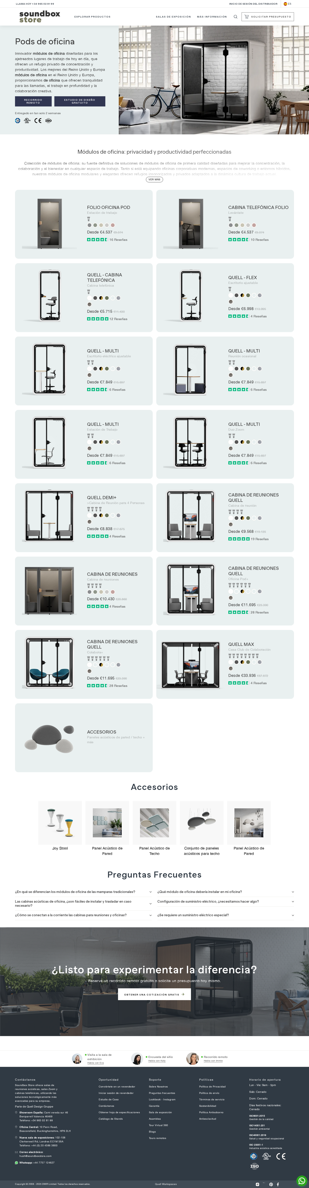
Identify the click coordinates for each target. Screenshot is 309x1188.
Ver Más (154, 179)
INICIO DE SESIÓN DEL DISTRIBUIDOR (253, 3)
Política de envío (209, 1093)
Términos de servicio (212, 1099)
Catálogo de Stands (111, 1118)
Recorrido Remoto (33, 101)
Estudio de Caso (109, 1099)
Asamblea (155, 1118)
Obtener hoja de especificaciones (119, 1112)
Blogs (152, 1131)
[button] (98, 240)
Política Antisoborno (211, 1112)
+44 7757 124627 (37, 1162)
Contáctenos (106, 1105)
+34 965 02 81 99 (42, 1120)
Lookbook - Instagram (162, 1099)
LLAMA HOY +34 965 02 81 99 (35, 3)
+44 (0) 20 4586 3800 (44, 1145)
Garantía (154, 1105)
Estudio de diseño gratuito (79, 101)
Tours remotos (157, 1138)
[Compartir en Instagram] (257, 1184)
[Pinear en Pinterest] (271, 1184)
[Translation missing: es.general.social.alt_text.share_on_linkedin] (264, 1184)
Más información (212, 16)
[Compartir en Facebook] (278, 1184)
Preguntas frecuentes (162, 1093)
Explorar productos (92, 16)
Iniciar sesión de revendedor (116, 1093)
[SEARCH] (235, 16)
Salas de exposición (173, 16)
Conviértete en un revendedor (117, 1086)
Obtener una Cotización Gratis (152, 994)
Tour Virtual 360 (158, 1125)
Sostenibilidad (207, 1105)
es (289, 3)
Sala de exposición (160, 1112)
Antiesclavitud (207, 1118)
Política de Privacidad (212, 1086)
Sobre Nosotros (158, 1086)
